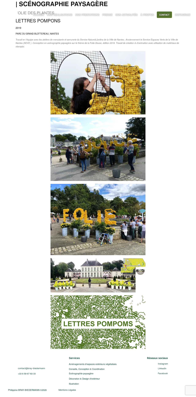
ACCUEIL (38, 15)
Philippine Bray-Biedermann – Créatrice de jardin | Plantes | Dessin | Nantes (41, 360)
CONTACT (164, 14)
